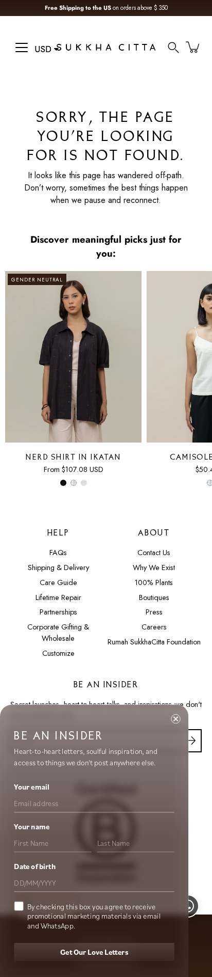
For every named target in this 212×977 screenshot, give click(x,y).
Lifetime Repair (58, 597)
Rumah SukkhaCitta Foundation (154, 642)
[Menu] (21, 47)
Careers (154, 627)
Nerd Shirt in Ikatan (73, 458)
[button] (173, 47)
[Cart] (193, 47)
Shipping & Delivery (58, 567)
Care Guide (58, 582)
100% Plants (154, 582)
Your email (31, 787)
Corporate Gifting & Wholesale (58, 632)
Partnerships (58, 612)
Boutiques (154, 597)
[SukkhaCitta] (106, 47)
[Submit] (190, 740)
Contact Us (153, 552)
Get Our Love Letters (94, 951)
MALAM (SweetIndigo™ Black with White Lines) (63, 483)
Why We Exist (154, 567)
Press (154, 612)
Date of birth (35, 866)
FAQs (58, 552)
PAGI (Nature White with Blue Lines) (73, 483)
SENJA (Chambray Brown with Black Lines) (84, 483)
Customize (58, 653)
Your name (31, 826)
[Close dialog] (175, 718)
